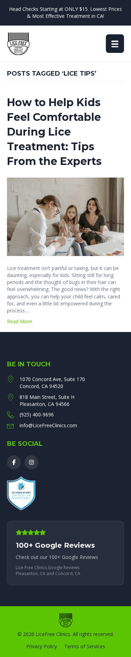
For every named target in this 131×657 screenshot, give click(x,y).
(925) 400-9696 (37, 414)
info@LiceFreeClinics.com (48, 425)
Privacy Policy (41, 646)
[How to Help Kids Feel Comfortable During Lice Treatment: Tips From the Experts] (65, 216)
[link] (65, 553)
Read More (19, 321)
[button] (14, 462)
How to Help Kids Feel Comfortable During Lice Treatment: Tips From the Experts (54, 132)
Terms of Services (84, 646)
